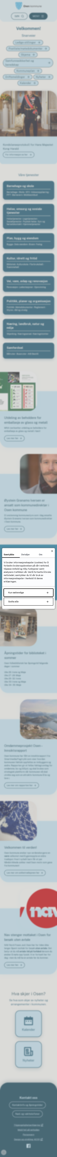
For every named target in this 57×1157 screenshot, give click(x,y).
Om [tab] (40, 554)
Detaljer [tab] (25, 554)
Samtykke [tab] (9, 554)
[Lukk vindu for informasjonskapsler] (52, 551)
